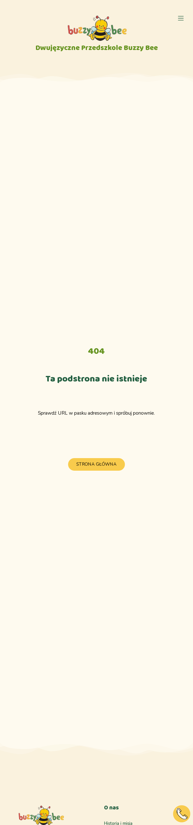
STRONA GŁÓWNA (96, 464)
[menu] (181, 18)
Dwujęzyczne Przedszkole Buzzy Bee (96, 48)
